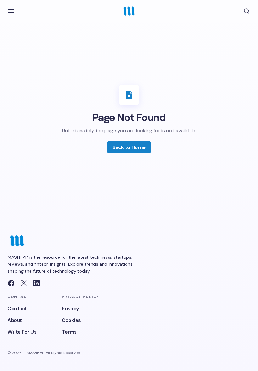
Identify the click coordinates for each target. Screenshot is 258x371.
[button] (11, 11)
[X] (24, 283)
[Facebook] (11, 283)
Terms (69, 332)
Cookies (71, 320)
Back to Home (128, 147)
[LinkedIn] (36, 283)
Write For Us (22, 332)
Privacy (70, 308)
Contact (17, 308)
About (15, 320)
